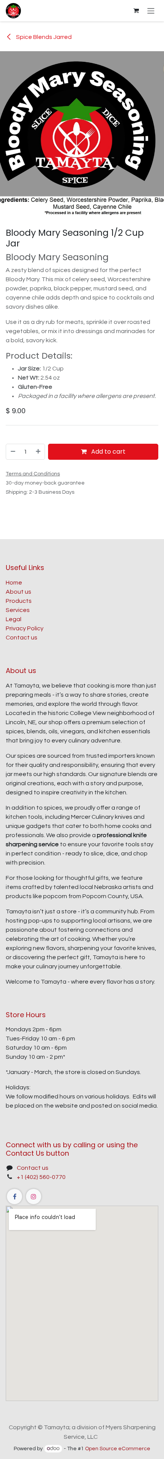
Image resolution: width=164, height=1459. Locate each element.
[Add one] (38, 451)
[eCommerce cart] (136, 10)
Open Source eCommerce (117, 1448)
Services (18, 610)
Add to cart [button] (107, 451)
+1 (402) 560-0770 (41, 1177)
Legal (13, 619)
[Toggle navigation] (150, 10)
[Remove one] (12, 451)
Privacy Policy (24, 628)
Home (14, 583)
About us (18, 592)
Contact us (21, 637)
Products (19, 601)
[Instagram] (33, 1196)
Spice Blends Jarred (43, 37)
